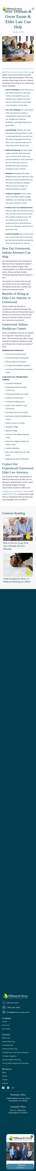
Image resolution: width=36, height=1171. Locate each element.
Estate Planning (8, 1042)
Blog (4, 1072)
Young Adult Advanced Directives (15, 1063)
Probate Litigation (9, 1056)
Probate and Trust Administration (15, 1052)
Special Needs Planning (11, 1060)
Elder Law (6, 1038)
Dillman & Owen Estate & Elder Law (17, 72)
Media (4, 1076)
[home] (17, 8)
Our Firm (5, 1025)
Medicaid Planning (9, 1049)
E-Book (5, 1083)
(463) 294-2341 (11, 494)
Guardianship (7, 1045)
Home (4, 1022)
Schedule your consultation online (15, 491)
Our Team (6, 1029)
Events (5, 1080)
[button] (33, 9)
